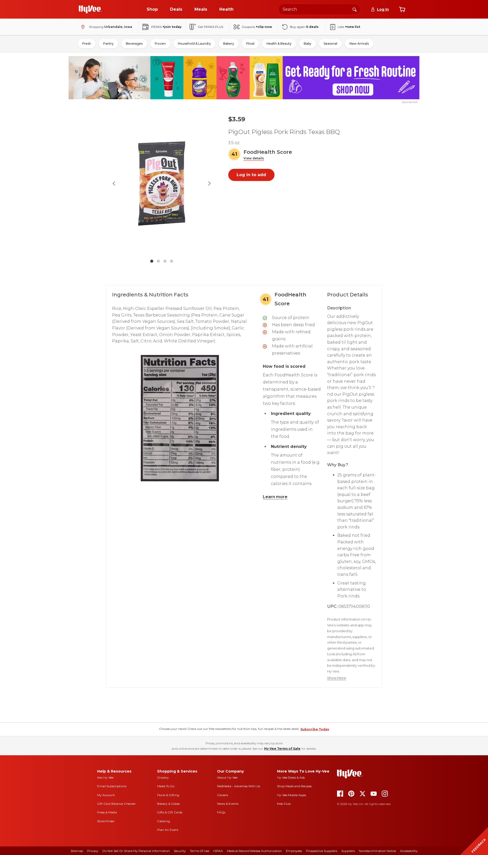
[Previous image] (114, 183)
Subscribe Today (314, 729)
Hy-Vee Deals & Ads (291, 777)
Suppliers (348, 851)
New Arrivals (359, 43)
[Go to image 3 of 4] (165, 261)
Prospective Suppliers (321, 851)
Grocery (163, 777)
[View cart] (402, 9)
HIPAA (218, 851)
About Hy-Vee (227, 777)
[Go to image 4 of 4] (171, 261)
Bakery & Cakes (168, 804)
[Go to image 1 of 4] (151, 261)
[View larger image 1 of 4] (161, 183)
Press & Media (107, 812)
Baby (307, 43)
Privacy (92, 851)
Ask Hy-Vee (105, 777)
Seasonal (330, 43)
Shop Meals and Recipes (294, 786)
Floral (250, 43)
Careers (222, 795)
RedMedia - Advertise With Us (238, 786)
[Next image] (209, 183)
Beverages (134, 43)
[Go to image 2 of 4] (158, 261)
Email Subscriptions (111, 786)
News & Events (227, 804)
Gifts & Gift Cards (169, 812)
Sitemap (77, 851)
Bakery (228, 43)
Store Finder (106, 821)
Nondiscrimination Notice (377, 851)
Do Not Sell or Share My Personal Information (136, 851)
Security (180, 851)
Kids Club (284, 804)
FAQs (221, 812)
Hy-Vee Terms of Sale (282, 748)
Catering (163, 821)
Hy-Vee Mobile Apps (291, 795)
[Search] (354, 9)
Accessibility (409, 851)
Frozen (160, 43)
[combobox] (319, 9)
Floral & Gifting (168, 795)
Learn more (275, 496)
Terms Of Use (199, 851)
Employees (294, 851)
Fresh (86, 43)
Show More (336, 678)
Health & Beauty (279, 43)
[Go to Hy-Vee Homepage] (90, 9)
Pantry (108, 43)
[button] (253, 158)
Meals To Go (165, 786)
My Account (106, 795)
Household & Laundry (194, 43)
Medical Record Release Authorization (254, 851)
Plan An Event (167, 830)
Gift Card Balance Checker (116, 804)
